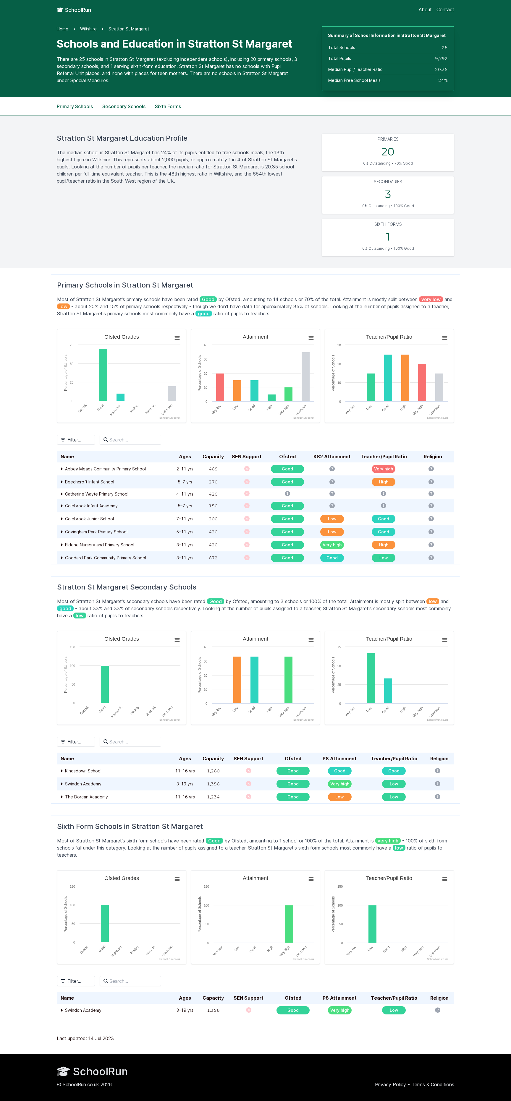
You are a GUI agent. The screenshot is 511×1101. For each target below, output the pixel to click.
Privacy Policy (390, 1084)
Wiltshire (88, 28)
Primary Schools (75, 106)
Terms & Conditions (433, 1084)
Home (62, 28)
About (425, 9)
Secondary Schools (123, 106)
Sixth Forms (168, 106)
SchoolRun (77, 10)
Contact (445, 9)
